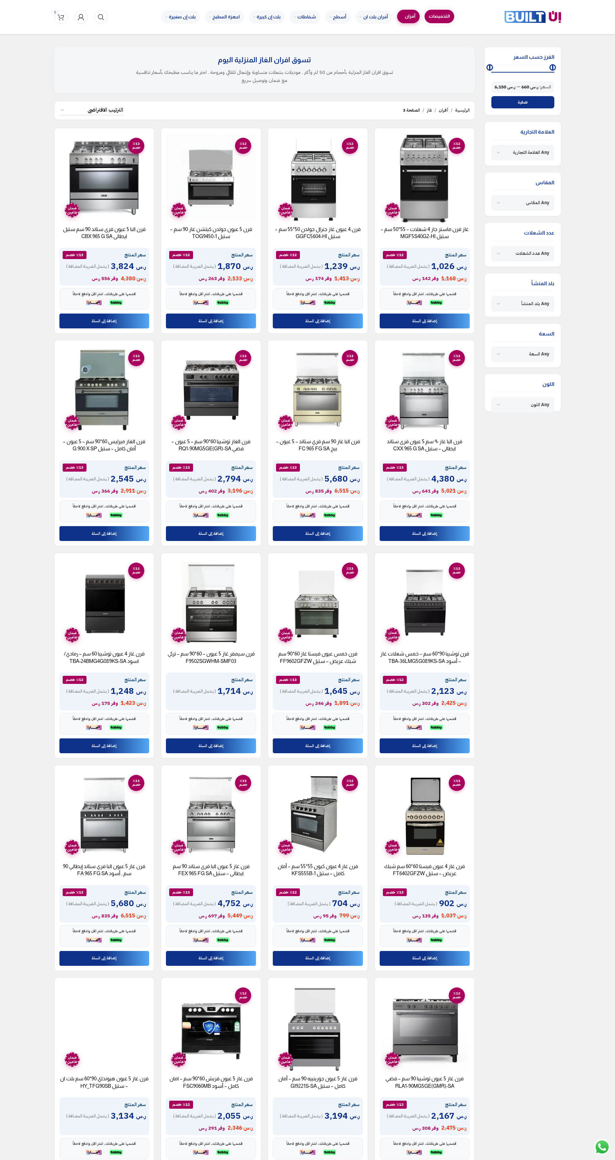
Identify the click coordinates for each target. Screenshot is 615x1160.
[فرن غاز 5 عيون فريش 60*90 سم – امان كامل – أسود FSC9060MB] (211, 1028)
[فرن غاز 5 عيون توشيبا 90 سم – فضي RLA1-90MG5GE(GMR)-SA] (425, 1028)
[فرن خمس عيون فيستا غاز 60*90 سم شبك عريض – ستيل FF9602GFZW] (318, 603)
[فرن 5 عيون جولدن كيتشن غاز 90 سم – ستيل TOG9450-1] (211, 178)
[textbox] (531, 152)
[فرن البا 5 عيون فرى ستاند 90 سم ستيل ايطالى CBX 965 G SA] (104, 178)
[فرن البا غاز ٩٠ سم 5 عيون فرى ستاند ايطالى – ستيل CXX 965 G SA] (425, 390)
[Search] (101, 17)
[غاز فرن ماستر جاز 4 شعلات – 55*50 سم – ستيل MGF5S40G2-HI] (425, 178)
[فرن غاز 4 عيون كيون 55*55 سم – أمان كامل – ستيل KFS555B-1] (318, 815)
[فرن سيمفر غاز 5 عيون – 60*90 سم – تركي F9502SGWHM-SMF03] (211, 603)
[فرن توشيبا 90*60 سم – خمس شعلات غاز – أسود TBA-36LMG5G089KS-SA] (425, 603)
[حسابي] (81, 17)
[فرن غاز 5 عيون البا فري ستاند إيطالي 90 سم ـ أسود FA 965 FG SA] (104, 815)
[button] (425, 321)
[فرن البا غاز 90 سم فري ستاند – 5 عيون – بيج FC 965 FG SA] (318, 390)
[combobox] (522, 152)
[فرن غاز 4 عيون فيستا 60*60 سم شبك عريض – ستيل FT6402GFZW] (425, 815)
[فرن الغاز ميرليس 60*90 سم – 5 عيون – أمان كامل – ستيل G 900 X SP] (104, 390)
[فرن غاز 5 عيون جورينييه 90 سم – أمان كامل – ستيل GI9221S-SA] (318, 1028)
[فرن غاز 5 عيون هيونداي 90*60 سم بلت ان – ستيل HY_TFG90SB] (104, 1028)
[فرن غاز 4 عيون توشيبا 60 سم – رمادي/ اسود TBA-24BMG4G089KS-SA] (104, 603)
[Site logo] (533, 17)
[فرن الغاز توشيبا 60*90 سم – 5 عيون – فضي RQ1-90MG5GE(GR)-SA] (211, 390)
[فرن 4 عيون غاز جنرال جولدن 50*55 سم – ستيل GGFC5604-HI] (318, 178)
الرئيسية (462, 110)
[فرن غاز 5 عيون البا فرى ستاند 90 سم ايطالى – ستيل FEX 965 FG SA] (211, 815)
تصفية (523, 102)
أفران (443, 110)
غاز (429, 110)
